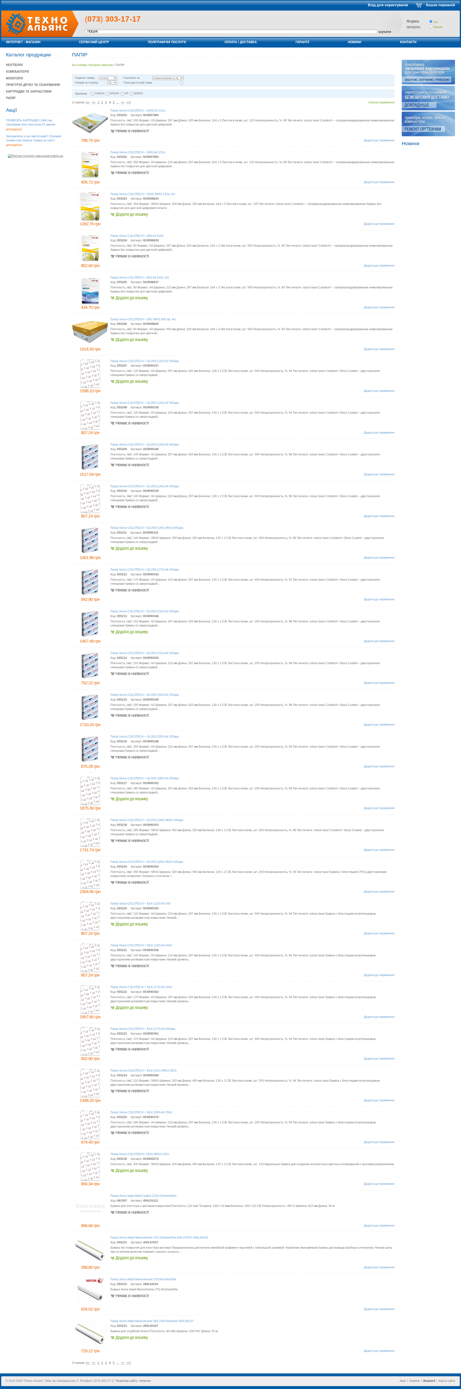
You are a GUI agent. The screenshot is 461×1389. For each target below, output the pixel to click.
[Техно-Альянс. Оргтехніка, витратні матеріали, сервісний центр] (34, 34)
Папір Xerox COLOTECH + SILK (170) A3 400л (141, 987)
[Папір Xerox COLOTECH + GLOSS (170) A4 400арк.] (90, 595)
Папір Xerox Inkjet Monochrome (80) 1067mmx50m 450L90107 (152, 1321)
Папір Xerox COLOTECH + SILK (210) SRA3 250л (143, 1070)
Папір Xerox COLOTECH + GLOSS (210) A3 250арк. (144, 611)
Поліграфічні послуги (167, 42)
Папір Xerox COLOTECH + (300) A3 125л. (138, 110)
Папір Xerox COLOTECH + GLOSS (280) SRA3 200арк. (147, 820)
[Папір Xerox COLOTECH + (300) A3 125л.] (90, 132)
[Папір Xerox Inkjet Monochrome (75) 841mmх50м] (90, 1305)
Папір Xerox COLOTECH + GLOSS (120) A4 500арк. (144, 403)
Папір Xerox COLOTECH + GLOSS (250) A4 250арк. (144, 736)
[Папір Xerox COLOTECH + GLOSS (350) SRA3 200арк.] (90, 887)
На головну (79, 65)
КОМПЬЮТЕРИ (17, 71)
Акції (11, 110)
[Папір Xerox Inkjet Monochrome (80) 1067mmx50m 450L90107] (90, 1345)
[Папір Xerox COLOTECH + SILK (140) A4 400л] (90, 971)
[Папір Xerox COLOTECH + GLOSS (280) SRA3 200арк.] (90, 846)
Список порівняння (381, 102)
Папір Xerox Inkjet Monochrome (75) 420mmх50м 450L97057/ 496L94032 (159, 1237)
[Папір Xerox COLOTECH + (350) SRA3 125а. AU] (90, 220)
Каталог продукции (28, 54)
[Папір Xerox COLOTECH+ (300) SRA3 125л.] (90, 1180)
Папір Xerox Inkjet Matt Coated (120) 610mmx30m (143, 1196)
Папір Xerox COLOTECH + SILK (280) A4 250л (141, 1112)
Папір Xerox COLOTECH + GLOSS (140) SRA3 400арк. (147, 528)
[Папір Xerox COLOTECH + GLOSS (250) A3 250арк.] (90, 720)
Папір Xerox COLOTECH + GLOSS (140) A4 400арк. (144, 486)
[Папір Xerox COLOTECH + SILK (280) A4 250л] (90, 1138)
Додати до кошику (131, 214)
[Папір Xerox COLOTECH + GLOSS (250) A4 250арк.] (90, 762)
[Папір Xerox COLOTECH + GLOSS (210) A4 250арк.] (90, 679)
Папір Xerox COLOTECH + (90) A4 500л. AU (139, 277)
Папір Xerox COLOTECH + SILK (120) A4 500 (140, 903)
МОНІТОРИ (14, 78)
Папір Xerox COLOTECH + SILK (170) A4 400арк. (143, 1029)
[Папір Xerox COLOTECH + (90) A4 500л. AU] (90, 303)
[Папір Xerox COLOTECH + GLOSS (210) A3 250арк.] (90, 637)
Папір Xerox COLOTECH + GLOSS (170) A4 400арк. (144, 569)
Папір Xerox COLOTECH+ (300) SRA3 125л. (140, 1154)
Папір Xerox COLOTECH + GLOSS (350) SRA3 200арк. (147, 862)
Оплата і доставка (240, 42)
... (118, 102)
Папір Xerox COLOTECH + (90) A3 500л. (137, 236)
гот (436, 22)
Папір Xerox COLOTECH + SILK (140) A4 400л (141, 945)
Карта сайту (447, 1381)
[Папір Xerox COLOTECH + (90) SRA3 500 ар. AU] (90, 342)
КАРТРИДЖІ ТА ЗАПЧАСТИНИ (28, 91)
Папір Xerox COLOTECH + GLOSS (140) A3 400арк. (144, 444)
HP (126, 93)
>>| (129, 102)
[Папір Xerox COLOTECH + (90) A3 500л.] (90, 261)
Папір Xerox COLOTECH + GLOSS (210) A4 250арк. (144, 653)
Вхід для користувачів (388, 5)
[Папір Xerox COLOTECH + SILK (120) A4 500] (90, 929)
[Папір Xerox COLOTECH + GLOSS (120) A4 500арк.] (90, 428)
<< (93, 102)
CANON (99, 93)
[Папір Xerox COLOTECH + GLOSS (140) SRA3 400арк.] (90, 553)
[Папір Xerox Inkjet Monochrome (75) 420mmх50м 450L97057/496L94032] (90, 1262)
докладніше (14, 129)
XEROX (138, 93)
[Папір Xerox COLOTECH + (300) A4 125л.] (90, 178)
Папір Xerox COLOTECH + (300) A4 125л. (138, 152)
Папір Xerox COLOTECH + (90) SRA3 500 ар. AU (143, 319)
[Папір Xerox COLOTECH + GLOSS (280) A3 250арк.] (90, 804)
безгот (438, 27)
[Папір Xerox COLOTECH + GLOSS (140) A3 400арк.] (90, 470)
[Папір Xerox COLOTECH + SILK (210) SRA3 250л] (90, 1096)
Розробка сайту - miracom (133, 1381)
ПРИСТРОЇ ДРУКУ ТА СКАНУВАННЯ (33, 85)
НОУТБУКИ (14, 65)
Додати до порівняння (379, 140)
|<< (88, 102)
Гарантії (302, 42)
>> (122, 102)
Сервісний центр (94, 42)
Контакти (408, 42)
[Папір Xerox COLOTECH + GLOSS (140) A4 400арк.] (90, 512)
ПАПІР (11, 98)
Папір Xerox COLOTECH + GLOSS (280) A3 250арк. (144, 778)
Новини (354, 42)
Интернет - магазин (23, 42)
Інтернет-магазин (101, 65)
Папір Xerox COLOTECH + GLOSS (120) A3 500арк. (144, 361)
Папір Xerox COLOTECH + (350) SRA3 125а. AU (142, 194)
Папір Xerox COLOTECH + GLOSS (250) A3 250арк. (144, 695)
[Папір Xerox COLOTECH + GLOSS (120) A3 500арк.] (90, 387)
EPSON (114, 93)
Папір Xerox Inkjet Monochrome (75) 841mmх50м (143, 1279)
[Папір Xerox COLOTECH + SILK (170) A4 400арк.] (90, 1054)
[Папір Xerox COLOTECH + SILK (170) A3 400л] (90, 1013)
